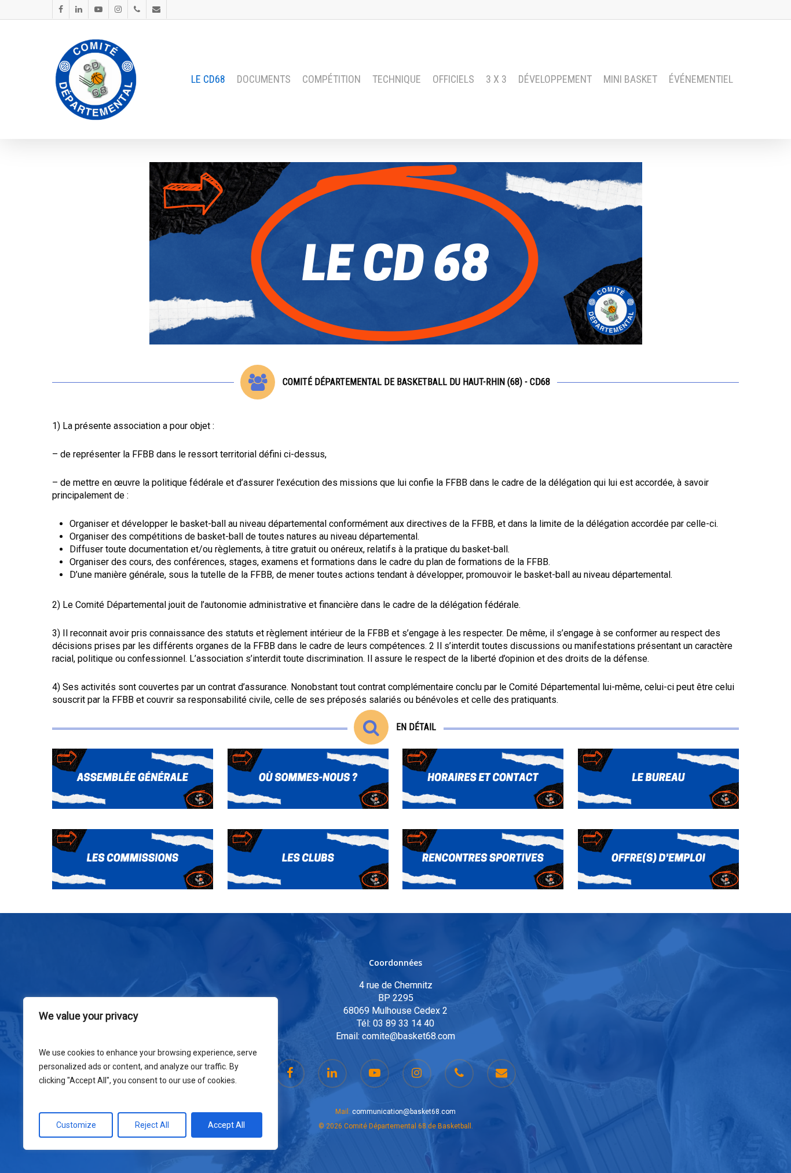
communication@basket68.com (404, 1112)
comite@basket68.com (408, 1036)
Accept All (226, 1125)
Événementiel (701, 79)
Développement (555, 79)
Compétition (331, 79)
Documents (264, 79)
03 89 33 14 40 (403, 1023)
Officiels (453, 79)
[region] (150, 1073)
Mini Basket (630, 79)
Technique (396, 79)
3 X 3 (496, 79)
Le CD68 (208, 79)
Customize (76, 1125)
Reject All (152, 1125)
